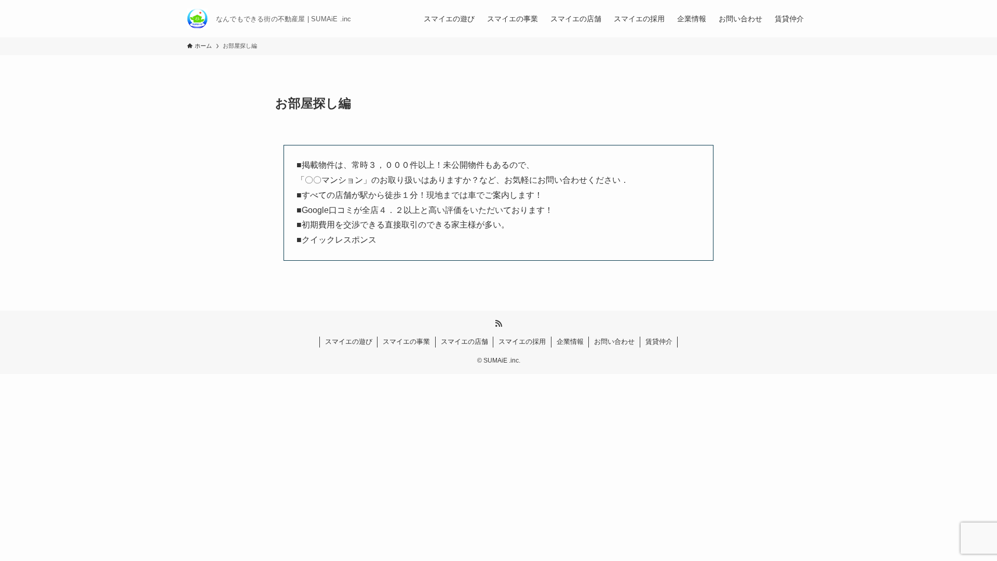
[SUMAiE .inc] (197, 18)
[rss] (498, 323)
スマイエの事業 (406, 341)
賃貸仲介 (658, 341)
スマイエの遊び (348, 341)
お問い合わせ (614, 341)
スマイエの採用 (522, 341)
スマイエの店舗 (464, 341)
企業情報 (570, 341)
